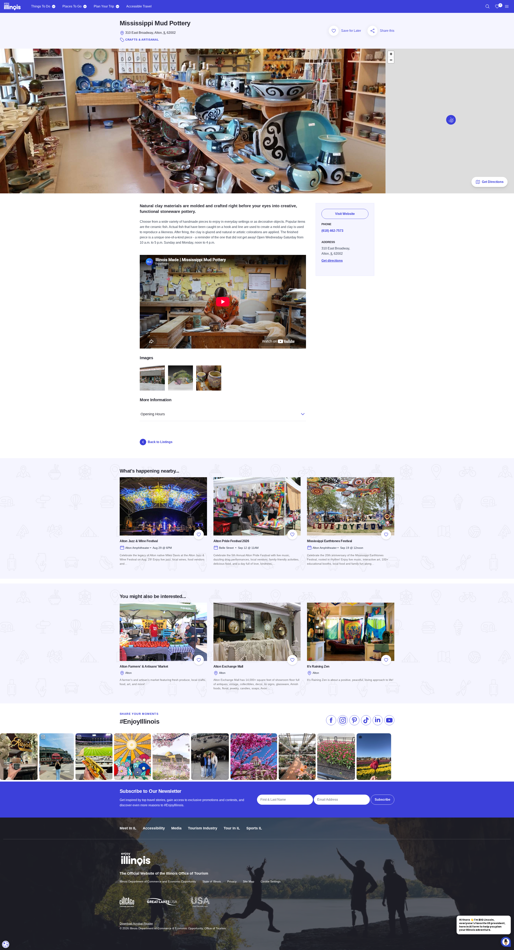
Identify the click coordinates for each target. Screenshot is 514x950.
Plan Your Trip (104, 6)
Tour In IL (232, 828)
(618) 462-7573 (332, 230)
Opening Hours (153, 414)
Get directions (332, 260)
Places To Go (72, 6)
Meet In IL (128, 828)
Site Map (248, 881)
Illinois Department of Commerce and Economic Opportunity (158, 881)
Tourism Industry (202, 828)
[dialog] (5, 944)
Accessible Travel (139, 6)
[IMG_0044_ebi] (180, 378)
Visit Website (345, 213)
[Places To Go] (84, 6)
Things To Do (40, 6)
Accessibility (154, 828)
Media (176, 828)
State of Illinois (211, 881)
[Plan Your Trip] (117, 6)
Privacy (232, 881)
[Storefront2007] (152, 378)
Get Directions (493, 182)
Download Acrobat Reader (136, 923)
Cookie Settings (270, 881)
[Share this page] (372, 31)
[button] (451, 120)
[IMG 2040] (208, 378)
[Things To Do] (53, 6)
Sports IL (254, 828)
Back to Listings (160, 442)
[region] (487, 6)
